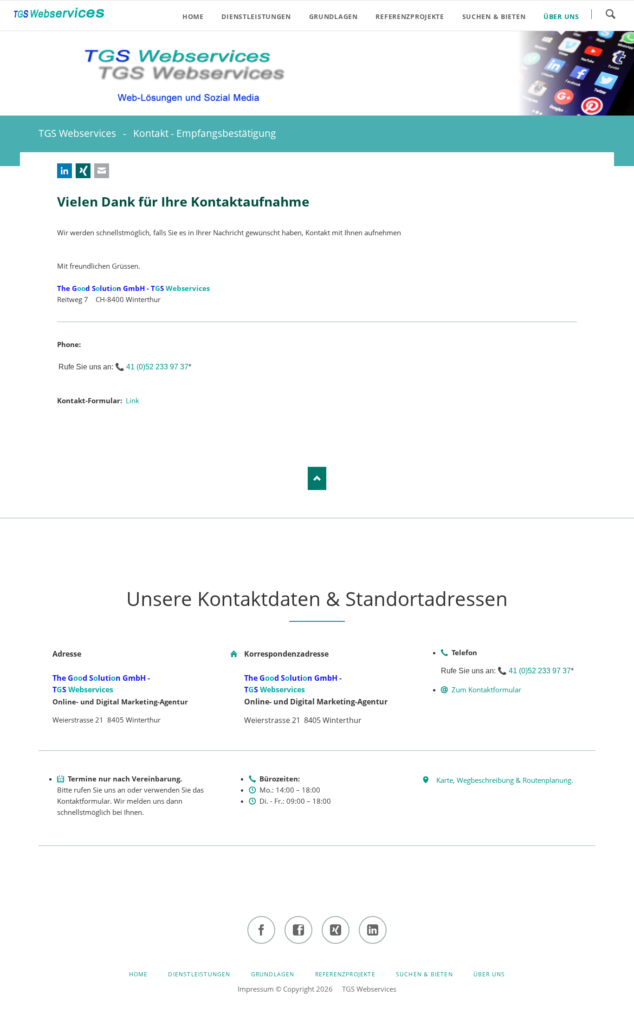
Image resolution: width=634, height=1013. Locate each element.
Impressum (256, 989)
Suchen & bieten (424, 974)
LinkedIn (64, 170)
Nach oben (317, 478)
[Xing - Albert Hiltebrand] (335, 930)
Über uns (489, 974)
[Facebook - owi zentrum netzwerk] (298, 930)
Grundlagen (273, 974)
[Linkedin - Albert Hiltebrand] (373, 930)
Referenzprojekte (345, 974)
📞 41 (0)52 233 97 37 (151, 367)
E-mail (101, 170)
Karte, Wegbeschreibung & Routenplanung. (504, 780)
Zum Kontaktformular (486, 689)
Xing (83, 170)
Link (132, 400)
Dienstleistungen (199, 974)
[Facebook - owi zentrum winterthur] (261, 930)
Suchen (610, 13)
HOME (138, 974)
